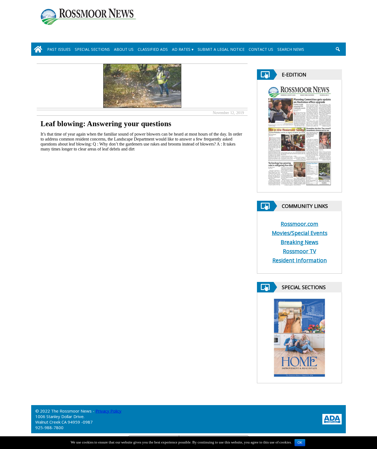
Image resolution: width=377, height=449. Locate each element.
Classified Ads (153, 49)
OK (300, 443)
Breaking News (299, 242)
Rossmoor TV (299, 251)
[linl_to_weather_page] (318, 22)
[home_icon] (38, 49)
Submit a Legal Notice (221, 49)
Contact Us (261, 49)
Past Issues (59, 49)
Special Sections (92, 49)
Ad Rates (181, 49)
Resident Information (299, 260)
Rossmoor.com (299, 224)
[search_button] (338, 49)
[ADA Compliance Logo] (332, 418)
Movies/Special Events (299, 233)
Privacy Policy (108, 411)
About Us (124, 49)
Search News (290, 49)
